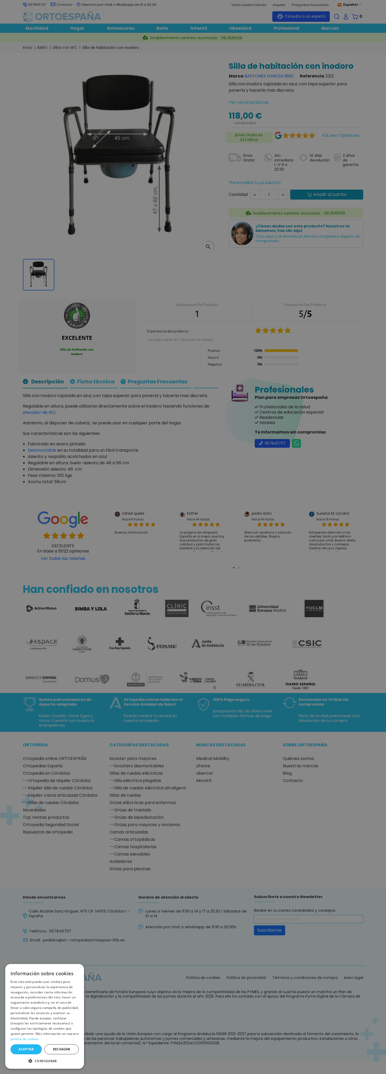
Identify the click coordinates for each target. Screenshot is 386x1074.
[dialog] (44, 1016)
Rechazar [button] (61, 1049)
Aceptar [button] (26, 1049)
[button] (45, 1060)
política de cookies (25, 1039)
